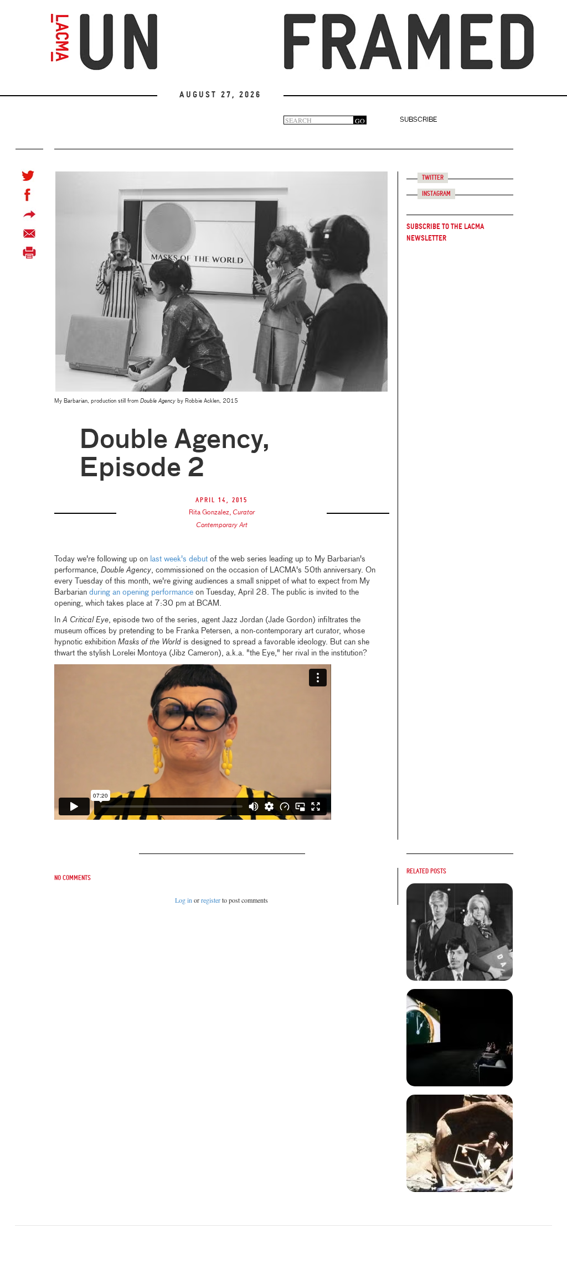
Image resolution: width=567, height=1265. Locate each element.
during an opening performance (141, 592)
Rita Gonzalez (209, 512)
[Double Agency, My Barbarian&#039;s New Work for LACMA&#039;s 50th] (459, 932)
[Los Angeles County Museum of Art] (60, 37)
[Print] (29, 253)
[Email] (29, 233)
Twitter (433, 178)
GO (360, 120)
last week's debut (178, 559)
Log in (183, 900)
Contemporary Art (222, 525)
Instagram (436, 194)
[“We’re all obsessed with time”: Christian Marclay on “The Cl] (459, 1037)
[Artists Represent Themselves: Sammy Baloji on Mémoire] (459, 1143)
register (210, 900)
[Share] (29, 214)
